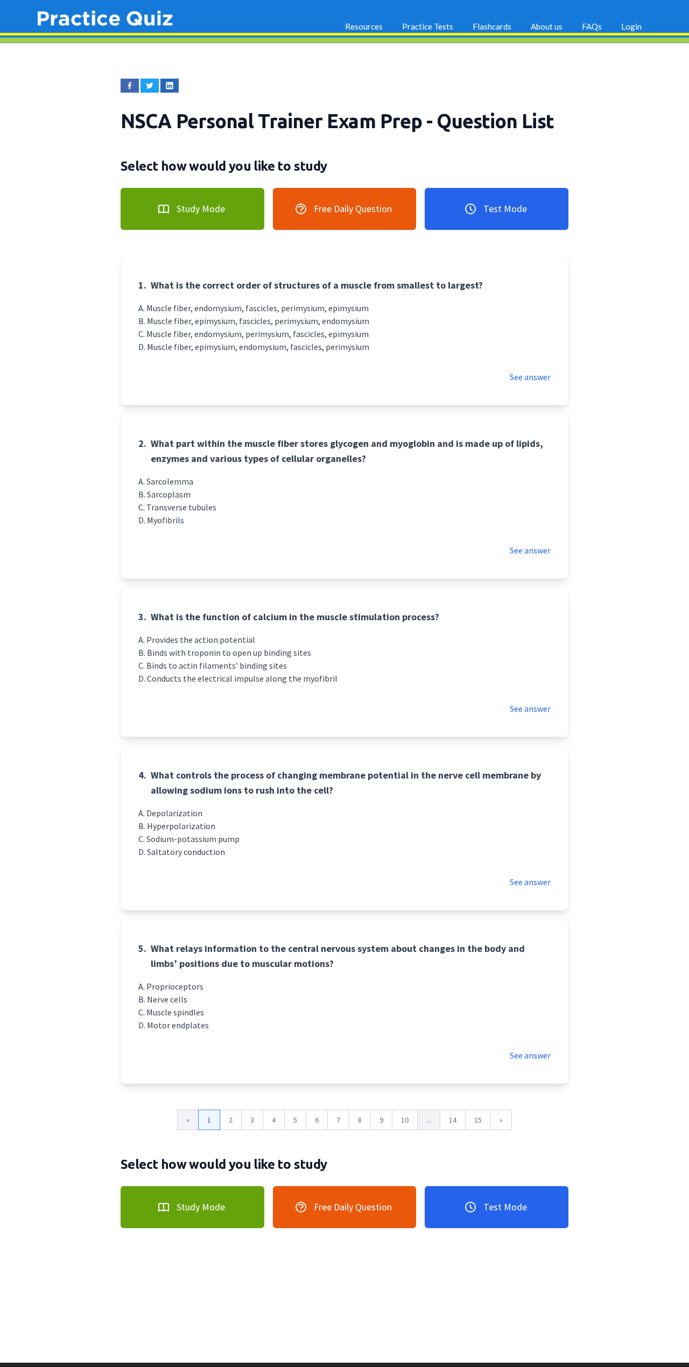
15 (478, 1120)
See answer (530, 376)
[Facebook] (130, 86)
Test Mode (505, 208)
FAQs (592, 26)
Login (631, 26)
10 (405, 1120)
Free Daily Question (353, 208)
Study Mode (201, 208)
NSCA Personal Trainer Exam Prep (273, 121)
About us (547, 26)
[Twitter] (149, 86)
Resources (364, 26)
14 (452, 1120)
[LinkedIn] (169, 86)
